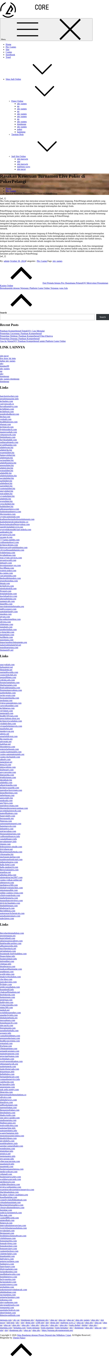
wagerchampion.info (9, 1133)
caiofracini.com (7, 1082)
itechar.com (5, 416)
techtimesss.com (7, 708)
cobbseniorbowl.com (9, 542)
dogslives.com (6, 1102)
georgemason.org (7, 935)
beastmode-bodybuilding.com (13, 953)
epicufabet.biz (6, 493)
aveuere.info (5, 1033)
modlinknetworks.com (10, 1274)
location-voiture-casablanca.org (14, 1194)
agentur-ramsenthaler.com (11, 1146)
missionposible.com (9, 890)
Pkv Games (11, 47)
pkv (1, 363)
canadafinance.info (8, 839)
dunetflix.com (6, 604)
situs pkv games (82, 1320)
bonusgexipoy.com (8, 1248)
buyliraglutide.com (8, 440)
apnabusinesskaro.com (10, 916)
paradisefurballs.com (9, 1030)
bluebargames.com (8, 685)
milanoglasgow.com (9, 862)
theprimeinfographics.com (11, 1205)
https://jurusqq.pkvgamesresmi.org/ (57, 1330)
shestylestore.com (8, 1312)
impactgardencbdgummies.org (13, 642)
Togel (8, 57)
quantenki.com (6, 1166)
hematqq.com (19, 1328)
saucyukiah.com (7, 664)
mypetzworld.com (8, 560)
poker (19, 129)
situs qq (53, 1320)
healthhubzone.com (8, 422)
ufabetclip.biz (6, 450)
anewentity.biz (6, 798)
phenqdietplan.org (8, 599)
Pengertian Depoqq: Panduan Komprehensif (20, 338)
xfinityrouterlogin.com (10, 895)
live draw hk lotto (8, 358)
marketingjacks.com (9, 898)
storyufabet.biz (6, 491)
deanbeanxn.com (7, 966)
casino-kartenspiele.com (10, 752)
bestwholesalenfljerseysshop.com (15, 524)
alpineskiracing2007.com (11, 877)
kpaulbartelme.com (8, 1197)
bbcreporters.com (7, 514)
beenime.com (6, 1210)
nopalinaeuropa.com (9, 647)
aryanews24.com (7, 534)
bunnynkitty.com (7, 816)
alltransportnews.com (9, 509)
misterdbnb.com (7, 1220)
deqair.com (5, 583)
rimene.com (5, 844)
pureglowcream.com (9, 805)
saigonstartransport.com (10, 823)
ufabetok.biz (5, 498)
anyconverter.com (8, 772)
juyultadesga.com (8, 555)
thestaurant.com (7, 1233)
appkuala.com (6, 800)
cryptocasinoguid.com (10, 516)
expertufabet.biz (7, 452)
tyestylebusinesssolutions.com (13, 1228)
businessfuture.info (8, 959)
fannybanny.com (7, 1266)
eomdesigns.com (7, 1148)
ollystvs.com (5, 1097)
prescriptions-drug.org (10, 718)
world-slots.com (7, 974)
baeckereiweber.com (9, 396)
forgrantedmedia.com (9, 698)
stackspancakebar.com (10, 857)
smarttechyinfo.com (9, 1015)
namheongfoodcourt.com (11, 859)
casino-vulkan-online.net (11, 880)
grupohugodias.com (9, 581)
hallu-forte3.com (7, 864)
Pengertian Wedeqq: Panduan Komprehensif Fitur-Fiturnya (26, 336)
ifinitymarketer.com (8, 1269)
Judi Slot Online (18, 156)
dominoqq (21, 124)
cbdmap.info (5, 964)
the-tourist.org (6, 739)
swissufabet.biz (7, 460)
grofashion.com (7, 1287)
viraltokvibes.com (8, 723)
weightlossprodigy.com (10, 1012)
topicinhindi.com (7, 938)
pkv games (22, 103)
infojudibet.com (7, 961)
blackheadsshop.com (9, 1192)
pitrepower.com (7, 882)
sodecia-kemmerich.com (11, 1212)
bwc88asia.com (7, 568)
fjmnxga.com (6, 821)
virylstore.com (6, 710)
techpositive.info (7, 1084)
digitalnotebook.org (8, 1018)
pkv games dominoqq (9, 379)
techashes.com (6, 401)
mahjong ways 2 (67, 1322)
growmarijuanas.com (9, 1056)
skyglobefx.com (7, 1141)
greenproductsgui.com (10, 1038)
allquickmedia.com (8, 785)
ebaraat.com (5, 424)
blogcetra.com (6, 1092)
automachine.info (7, 1128)
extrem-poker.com (8, 570)
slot (18, 161)
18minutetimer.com (8, 1048)
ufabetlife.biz (6, 473)
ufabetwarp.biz (6, 447)
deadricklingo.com (8, 1138)
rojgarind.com (6, 1043)
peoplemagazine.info (9, 398)
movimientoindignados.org (12, 606)
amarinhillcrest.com (8, 736)
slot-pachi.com (6, 1025)
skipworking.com (8, 767)
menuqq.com (6, 1320)
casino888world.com (9, 1218)
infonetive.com (6, 828)
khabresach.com (7, 908)
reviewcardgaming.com (10, 1187)
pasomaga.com (6, 640)
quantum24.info (7, 1164)
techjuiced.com (6, 427)
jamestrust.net (6, 762)
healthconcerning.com (10, 1041)
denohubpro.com (7, 1112)
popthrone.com (6, 971)
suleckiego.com (7, 918)
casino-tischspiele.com (10, 757)
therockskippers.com (9, 869)
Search (3, 312)
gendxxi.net (5, 1153)
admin (6, 261)
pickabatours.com (8, 951)
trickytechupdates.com (10, 903)
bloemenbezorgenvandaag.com (14, 808)
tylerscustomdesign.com (10, 703)
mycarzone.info (7, 1159)
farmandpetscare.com (9, 1076)
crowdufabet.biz (7, 504)
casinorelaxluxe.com (9, 1251)
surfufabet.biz (6, 481)
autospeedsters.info (8, 1130)
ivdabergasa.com (7, 552)
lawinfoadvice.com (8, 596)
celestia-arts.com (7, 680)
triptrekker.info (6, 1151)
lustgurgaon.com (7, 997)
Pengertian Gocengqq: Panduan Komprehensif (21, 333)
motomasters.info (7, 1156)
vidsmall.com (6, 1174)
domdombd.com (7, 1256)
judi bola (10, 1322)
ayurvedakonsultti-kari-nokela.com (15, 529)
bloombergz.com (7, 746)
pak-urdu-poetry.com (9, 1089)
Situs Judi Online (13, 79)
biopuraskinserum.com (10, 834)
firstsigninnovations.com (11, 690)
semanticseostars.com (9, 1051)
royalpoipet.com (7, 1230)
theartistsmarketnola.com (11, 852)
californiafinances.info (10, 836)
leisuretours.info (7, 1071)
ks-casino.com (6, 573)
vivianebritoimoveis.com (11, 726)
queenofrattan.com (8, 1107)
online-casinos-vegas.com (11, 893)
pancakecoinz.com (8, 982)
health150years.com (9, 716)
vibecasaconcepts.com (10, 1161)
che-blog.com (6, 979)
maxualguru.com (7, 1020)
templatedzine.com (8, 593)
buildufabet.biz (6, 506)
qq (18, 106)
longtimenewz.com (8, 1277)
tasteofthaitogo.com (8, 813)
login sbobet (74, 1325)
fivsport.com (5, 591)
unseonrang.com (7, 1087)
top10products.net (8, 948)
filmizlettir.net (6, 669)
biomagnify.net (6, 650)
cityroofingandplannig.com (12, 550)
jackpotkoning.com (8, 1271)
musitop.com (5, 614)
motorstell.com (6, 713)
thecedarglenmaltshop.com (12, 933)
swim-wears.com (7, 695)
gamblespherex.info (9, 1143)
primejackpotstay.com (9, 1297)
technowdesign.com (9, 545)
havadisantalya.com (9, 406)
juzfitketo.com (6, 637)
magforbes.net (6, 728)
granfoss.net (5, 872)
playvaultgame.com (8, 1302)
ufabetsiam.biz (6, 457)
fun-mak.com (6, 1215)
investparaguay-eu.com (10, 565)
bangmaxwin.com (8, 826)
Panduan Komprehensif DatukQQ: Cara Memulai (22, 331)
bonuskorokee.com (8, 1246)
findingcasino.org (8, 1123)
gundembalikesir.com (9, 414)
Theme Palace (19, 1337)
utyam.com (5, 616)
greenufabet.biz (7, 465)
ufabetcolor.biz (6, 468)
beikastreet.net (6, 667)
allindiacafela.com (8, 875)
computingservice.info (10, 1079)
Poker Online (17, 101)
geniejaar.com (6, 1000)
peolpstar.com (6, 700)
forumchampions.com (9, 682)
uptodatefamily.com (9, 611)
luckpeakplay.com (8, 1282)
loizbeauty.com (6, 769)
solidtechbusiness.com (10, 1184)
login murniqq (47, 1328)
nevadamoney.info (8, 841)
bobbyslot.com (6, 1002)
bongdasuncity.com (8, 1023)
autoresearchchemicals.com (12, 913)
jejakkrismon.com (8, 777)
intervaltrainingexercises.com (13, 1225)
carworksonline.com (9, 705)
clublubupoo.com (8, 1238)
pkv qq (16, 1320)
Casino (9, 52)
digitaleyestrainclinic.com (11, 887)
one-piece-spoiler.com (10, 1118)
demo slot (30, 1322)
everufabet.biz (6, 501)
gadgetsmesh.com (8, 1066)
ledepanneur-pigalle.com (11, 846)
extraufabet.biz (6, 470)
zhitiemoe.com (6, 624)
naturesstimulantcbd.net (10, 645)
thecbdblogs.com (7, 911)
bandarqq (21, 132)
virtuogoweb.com (8, 434)
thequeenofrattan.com (9, 1110)
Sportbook (10, 54)
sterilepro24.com (7, 1182)
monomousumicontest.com (12, 1135)
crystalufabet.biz (7, 496)
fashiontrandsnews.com (10, 511)
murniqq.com (6, 1328)
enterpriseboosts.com (9, 749)
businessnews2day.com (10, 1177)
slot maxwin (22, 159)
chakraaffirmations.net (10, 992)
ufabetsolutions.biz (8, 475)
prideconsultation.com (10, 987)
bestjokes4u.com (7, 994)
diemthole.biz (6, 780)
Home (8, 44)
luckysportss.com (7, 1279)
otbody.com (5, 759)
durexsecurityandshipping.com (13, 547)
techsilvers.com (7, 586)
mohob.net (5, 1010)
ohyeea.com (5, 622)
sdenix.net (4, 734)
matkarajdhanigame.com (11, 969)
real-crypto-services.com (11, 557)
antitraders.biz (6, 532)
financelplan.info (7, 956)
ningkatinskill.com (8, 588)
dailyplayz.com (7, 1259)
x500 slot (40, 1322)
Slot (7, 49)
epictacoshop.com (8, 831)
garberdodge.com (8, 693)
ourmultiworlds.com (9, 672)
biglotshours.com (7, 437)
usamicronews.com (8, 1284)
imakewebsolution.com (10, 976)
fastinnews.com (7, 1264)
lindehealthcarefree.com (10, 943)
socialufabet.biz (7, 478)
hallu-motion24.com (9, 867)
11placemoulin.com (8, 1005)
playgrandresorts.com (9, 1305)
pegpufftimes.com (8, 677)
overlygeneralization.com (11, 1061)
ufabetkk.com (6, 782)
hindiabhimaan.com (9, 905)
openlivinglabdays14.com (11, 527)
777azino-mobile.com (9, 540)
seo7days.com (6, 803)
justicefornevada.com (9, 1069)
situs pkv (95, 1320)
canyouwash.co (7, 404)
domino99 (4, 366)
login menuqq (33, 1328)
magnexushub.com (8, 432)
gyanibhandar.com (8, 445)
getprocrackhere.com (9, 1261)
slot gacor (21, 169)
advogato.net (5, 741)
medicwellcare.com (8, 1171)
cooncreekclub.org (8, 675)
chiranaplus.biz (6, 854)
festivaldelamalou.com (10, 687)
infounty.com (6, 563)
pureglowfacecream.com (11, 790)
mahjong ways (23, 166)
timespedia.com (7, 775)
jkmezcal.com (6, 1223)
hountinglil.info (7, 989)
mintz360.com (6, 1007)
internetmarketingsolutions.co (13, 1094)
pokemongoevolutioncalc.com (13, 1289)
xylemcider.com (7, 632)
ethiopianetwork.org (9, 1064)
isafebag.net (5, 744)
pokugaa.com (6, 1300)
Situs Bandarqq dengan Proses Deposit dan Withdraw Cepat (44, 1335)
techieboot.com (7, 411)
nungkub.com (6, 627)
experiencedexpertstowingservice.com (17, 1189)
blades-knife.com (7, 1115)
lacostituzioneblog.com (10, 619)
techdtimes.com (7, 409)
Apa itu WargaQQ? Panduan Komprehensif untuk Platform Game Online (33, 341)
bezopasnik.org (7, 818)
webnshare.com (7, 1059)
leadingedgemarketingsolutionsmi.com (17, 519)
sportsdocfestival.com (9, 1310)
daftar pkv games (7, 361)
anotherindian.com (8, 629)
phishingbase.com (8, 1292)
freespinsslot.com (7, 1028)
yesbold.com (5, 419)
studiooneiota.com (8, 1120)
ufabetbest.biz (6, 483)
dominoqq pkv (27, 1320)
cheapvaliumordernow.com (12, 1207)
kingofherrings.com (8, 793)
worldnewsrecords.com (10, 1179)
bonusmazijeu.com (8, 1241)
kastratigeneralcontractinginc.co (14, 522)
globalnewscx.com (8, 1100)
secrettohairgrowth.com (10, 811)
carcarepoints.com (8, 575)
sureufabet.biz (6, 486)
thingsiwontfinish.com (10, 1315)
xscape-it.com (6, 537)
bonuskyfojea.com (8, 1243)
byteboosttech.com (8, 429)
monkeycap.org (7, 731)
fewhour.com (6, 1046)
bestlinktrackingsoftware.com (13, 1235)
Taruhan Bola (17, 134)
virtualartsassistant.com (10, 1202)
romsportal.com (7, 1307)
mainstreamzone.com (9, 1053)
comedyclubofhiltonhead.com (13, 1200)
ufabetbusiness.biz (8, 463)
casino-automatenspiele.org (12, 754)
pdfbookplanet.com (8, 1105)
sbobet (85, 1325)
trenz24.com (5, 764)
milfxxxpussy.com (8, 609)
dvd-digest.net (6, 849)
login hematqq (61, 1328)
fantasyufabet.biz (7, 455)
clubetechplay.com (8, 1253)
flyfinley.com (6, 984)
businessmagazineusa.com (11, 1169)
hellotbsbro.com (7, 1074)
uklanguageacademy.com (11, 941)
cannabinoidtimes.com (10, 1035)
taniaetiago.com (7, 634)
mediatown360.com (9, 885)
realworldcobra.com (9, 1125)
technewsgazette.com (9, 787)
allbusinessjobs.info (8, 946)
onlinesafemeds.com (9, 442)
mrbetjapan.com (7, 795)
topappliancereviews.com (11, 900)
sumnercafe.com (7, 601)
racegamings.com (8, 1294)
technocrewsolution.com (11, 721)
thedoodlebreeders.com (10, 578)
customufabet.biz (7, 488)
